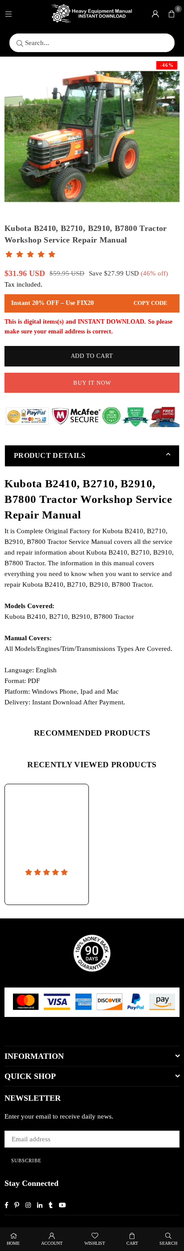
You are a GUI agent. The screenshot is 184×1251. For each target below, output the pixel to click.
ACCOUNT (52, 1243)
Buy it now (92, 382)
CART (132, 1243)
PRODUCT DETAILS (50, 455)
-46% (167, 65)
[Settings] (155, 13)
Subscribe (26, 1160)
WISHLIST (94, 1243)
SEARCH (168, 1243)
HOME (13, 1243)
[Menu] (8, 13)
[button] (171, 13)
